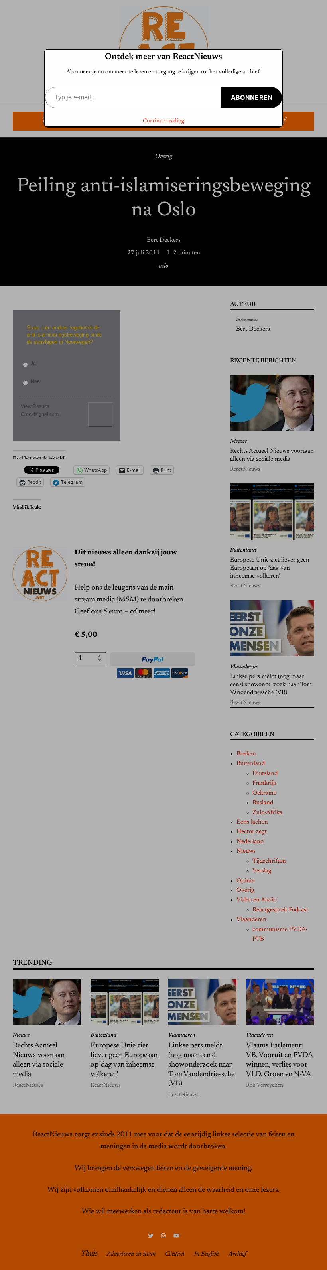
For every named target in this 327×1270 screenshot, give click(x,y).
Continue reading (163, 121)
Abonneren (251, 97)
